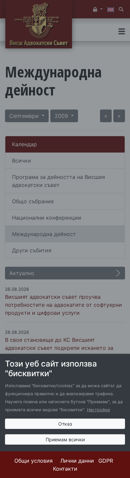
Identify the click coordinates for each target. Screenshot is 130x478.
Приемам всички (65, 439)
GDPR (105, 460)
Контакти (65, 468)
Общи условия (33, 460)
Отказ (65, 424)
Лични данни (77, 460)
